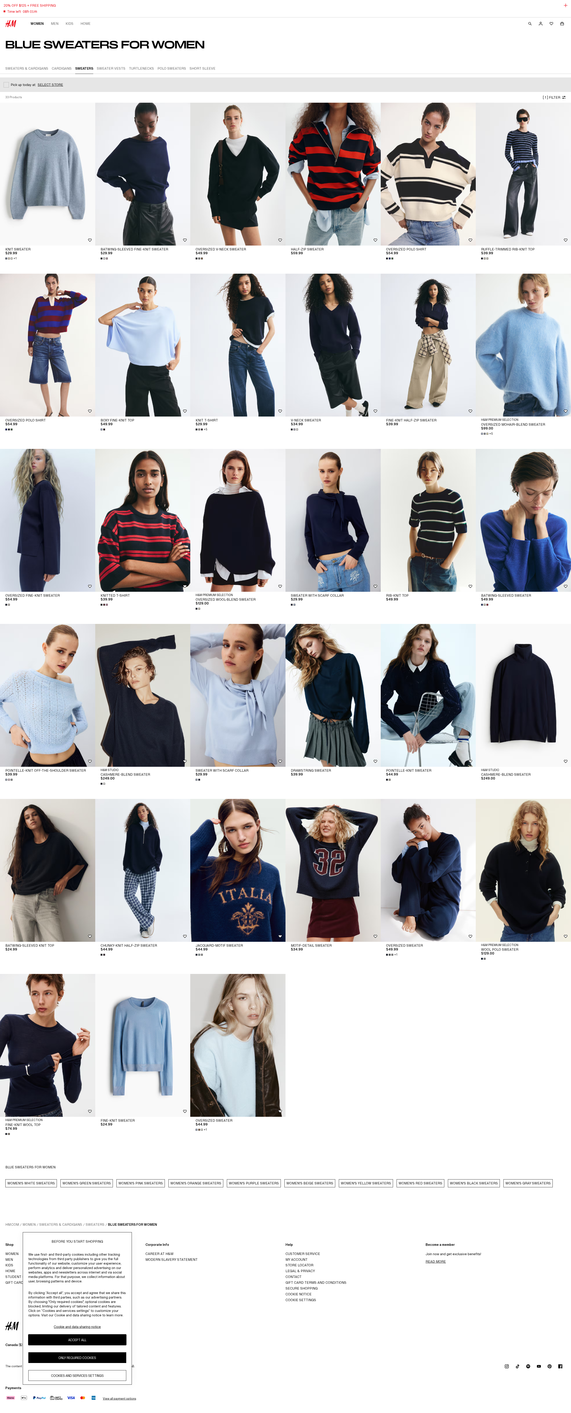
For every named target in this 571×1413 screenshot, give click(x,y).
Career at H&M (159, 1254)
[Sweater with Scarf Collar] (333, 520)
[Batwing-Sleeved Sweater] (523, 520)
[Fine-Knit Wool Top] (47, 1045)
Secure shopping (302, 1288)
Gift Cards (15, 1282)
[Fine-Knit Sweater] (142, 1045)
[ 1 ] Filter (551, 97)
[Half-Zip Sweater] (333, 174)
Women (37, 23)
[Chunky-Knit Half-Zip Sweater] (142, 870)
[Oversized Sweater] (428, 870)
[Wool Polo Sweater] (523, 870)
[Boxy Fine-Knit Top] (142, 345)
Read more (436, 1261)
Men (54, 23)
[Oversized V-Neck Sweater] (238, 174)
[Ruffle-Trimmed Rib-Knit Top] (523, 174)
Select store (50, 85)
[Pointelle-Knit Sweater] (428, 695)
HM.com (12, 1224)
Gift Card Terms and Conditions (316, 1282)
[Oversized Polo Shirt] (428, 174)
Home (86, 23)
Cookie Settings (301, 1300)
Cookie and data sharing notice (77, 1327)
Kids (69, 23)
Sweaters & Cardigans (60, 1224)
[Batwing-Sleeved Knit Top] (47, 870)
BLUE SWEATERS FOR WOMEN (132, 1224)
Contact (294, 1277)
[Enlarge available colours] (105, 258)
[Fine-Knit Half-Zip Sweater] (428, 345)
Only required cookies (77, 1358)
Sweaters (95, 1224)
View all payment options (119, 1398)
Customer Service (303, 1254)
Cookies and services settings (77, 1376)
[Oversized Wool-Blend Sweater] (238, 520)
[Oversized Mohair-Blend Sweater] (523, 345)
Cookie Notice (299, 1294)
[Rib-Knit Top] (428, 520)
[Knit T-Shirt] (238, 345)
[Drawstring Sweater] (333, 695)
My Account (297, 1259)
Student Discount (22, 1277)
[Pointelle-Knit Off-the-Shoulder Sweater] (47, 695)
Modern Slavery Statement (171, 1259)
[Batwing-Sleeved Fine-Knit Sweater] (142, 174)
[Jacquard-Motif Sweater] (238, 870)
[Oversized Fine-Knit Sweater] (47, 520)
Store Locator (299, 1265)
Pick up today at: (23, 85)
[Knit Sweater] (47, 174)
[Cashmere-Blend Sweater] (142, 695)
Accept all (77, 1340)
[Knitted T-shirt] (142, 520)
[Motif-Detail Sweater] (333, 870)
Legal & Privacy (300, 1271)
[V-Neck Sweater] (333, 345)
